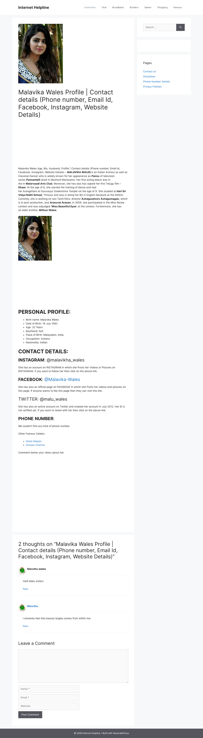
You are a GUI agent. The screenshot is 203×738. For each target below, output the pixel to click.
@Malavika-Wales (62, 379)
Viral (104, 7)
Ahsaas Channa (35, 444)
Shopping (162, 7)
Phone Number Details (156, 81)
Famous (177, 7)
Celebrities (90, 7)
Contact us (149, 71)
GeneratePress (121, 733)
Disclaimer (149, 76)
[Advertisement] (73, 144)
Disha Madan (34, 441)
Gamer (147, 7)
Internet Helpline (33, 7)
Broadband (118, 7)
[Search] (180, 27)
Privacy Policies (152, 86)
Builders (134, 7)
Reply (25, 589)
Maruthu (32, 606)
